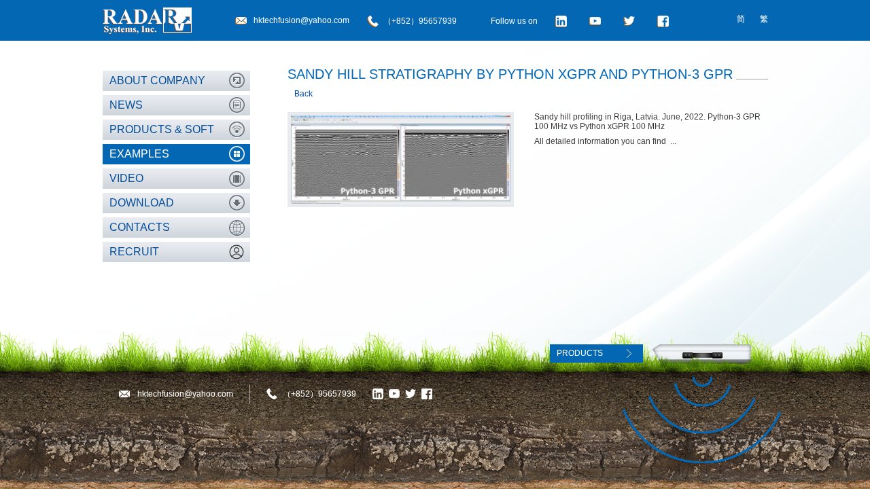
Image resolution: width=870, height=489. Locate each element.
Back (303, 93)
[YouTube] (597, 21)
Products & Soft (161, 129)
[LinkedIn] (563, 21)
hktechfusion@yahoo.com (301, 20)
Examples (139, 154)
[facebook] (665, 21)
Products (580, 353)
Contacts (139, 227)
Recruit (134, 251)
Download (141, 203)
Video (126, 178)
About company (157, 80)
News (126, 105)
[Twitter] (631, 21)
